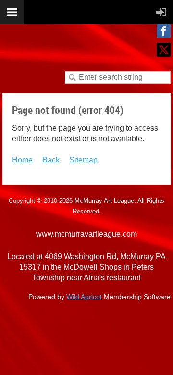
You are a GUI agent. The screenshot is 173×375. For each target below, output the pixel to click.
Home (22, 160)
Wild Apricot (84, 296)
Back (51, 160)
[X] (164, 50)
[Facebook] (164, 31)
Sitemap (83, 160)
